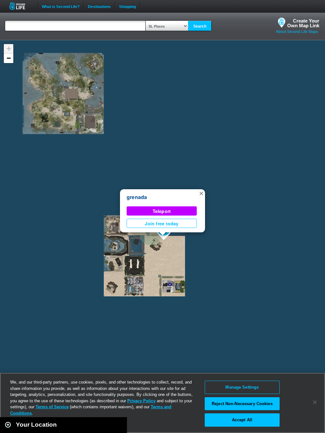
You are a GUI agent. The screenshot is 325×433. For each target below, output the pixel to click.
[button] (201, 193)
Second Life (21, 6)
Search (199, 26)
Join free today (161, 223)
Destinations (99, 6)
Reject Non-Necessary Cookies (242, 403)
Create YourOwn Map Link (303, 23)
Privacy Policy (141, 400)
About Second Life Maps (297, 31)
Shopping (127, 6)
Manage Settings (242, 387)
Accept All (242, 419)
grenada (137, 197)
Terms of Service (52, 406)
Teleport (162, 211)
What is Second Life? (61, 6)
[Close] (315, 402)
